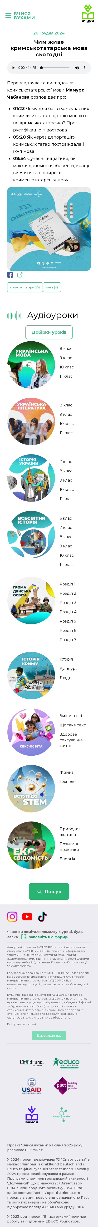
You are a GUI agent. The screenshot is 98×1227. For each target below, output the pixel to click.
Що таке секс (73, 725)
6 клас (66, 518)
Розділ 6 (68, 630)
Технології (69, 781)
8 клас (66, 348)
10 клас (67, 367)
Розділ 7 (68, 640)
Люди (66, 678)
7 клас (66, 461)
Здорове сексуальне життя (71, 740)
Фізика (67, 772)
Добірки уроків (49, 332)
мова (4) (52, 287)
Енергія (67, 859)
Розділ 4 (68, 612)
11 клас (66, 376)
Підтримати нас (49, 1035)
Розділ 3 (68, 602)
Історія (66, 659)
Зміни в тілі (71, 716)
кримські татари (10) (25, 287)
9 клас (66, 358)
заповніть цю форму (48, 937)
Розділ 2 (68, 593)
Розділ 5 (68, 621)
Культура (69, 668)
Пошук (53, 891)
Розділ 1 (67, 584)
